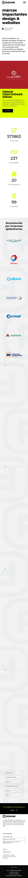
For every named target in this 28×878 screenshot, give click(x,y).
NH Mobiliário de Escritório (12, 786)
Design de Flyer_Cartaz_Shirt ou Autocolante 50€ (11, 842)
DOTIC (7, 795)
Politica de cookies (14, 872)
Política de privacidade (15, 870)
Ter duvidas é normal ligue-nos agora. (14, 808)
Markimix (8, 790)
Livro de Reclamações (14, 873)
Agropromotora (9, 772)
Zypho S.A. (8, 781)
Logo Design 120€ (7, 836)
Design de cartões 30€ (9, 839)
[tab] (14, 773)
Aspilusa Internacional (11, 777)
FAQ (8, 870)
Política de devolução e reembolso (14, 875)
